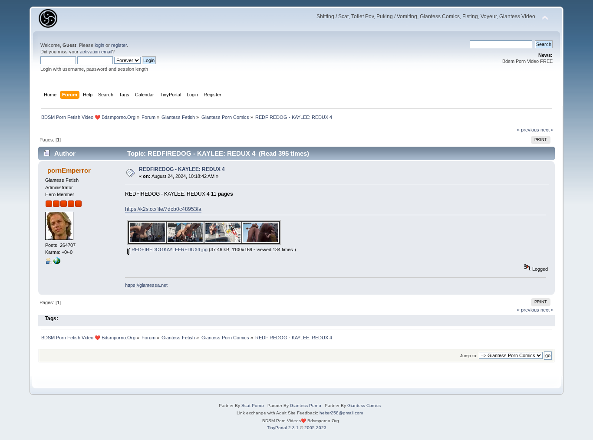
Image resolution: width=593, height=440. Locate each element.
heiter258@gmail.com (341, 412)
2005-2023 (315, 427)
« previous (528, 129)
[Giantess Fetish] (56, 262)
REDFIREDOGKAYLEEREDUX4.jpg (169, 249)
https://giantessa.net (146, 285)
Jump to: (469, 355)
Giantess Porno (305, 405)
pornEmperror (69, 170)
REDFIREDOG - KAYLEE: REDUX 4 (182, 169)
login (99, 45)
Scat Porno (252, 405)
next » (546, 129)
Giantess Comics (364, 405)
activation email (96, 51)
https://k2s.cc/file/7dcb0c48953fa (163, 209)
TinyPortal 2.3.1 (283, 427)
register (119, 45)
